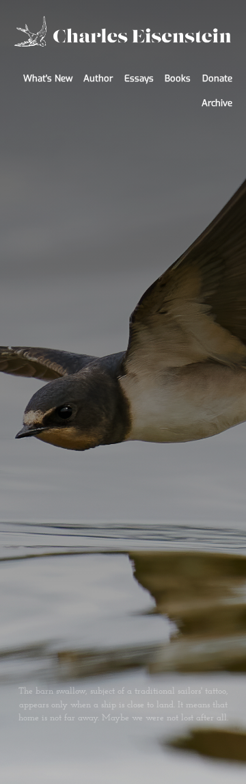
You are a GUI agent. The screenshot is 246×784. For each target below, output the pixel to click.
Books (178, 78)
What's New (47, 78)
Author (98, 78)
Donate (217, 78)
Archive (217, 103)
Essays (139, 78)
